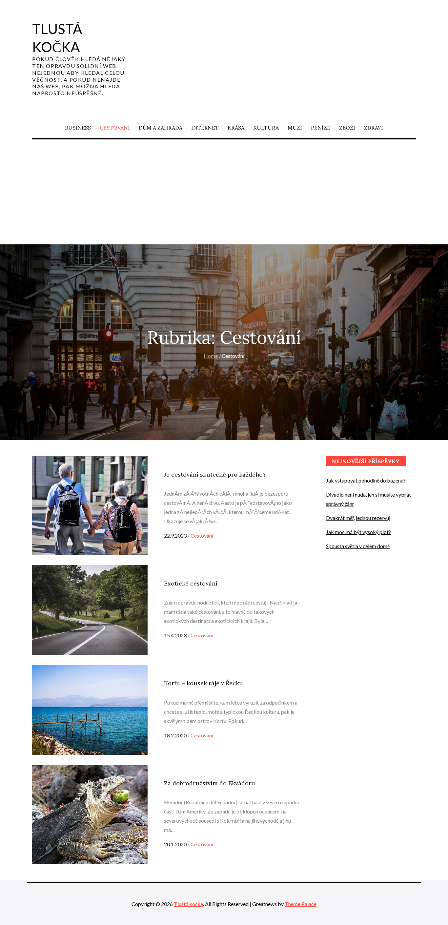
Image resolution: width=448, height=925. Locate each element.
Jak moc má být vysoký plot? (358, 532)
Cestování (115, 127)
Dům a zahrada (160, 127)
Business (78, 127)
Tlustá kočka (188, 904)
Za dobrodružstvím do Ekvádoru (209, 783)
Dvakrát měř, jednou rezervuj (358, 518)
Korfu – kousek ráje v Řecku (203, 683)
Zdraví (373, 127)
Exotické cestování (190, 583)
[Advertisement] (224, 192)
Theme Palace (300, 904)
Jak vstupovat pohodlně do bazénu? (366, 480)
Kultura (266, 127)
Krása (236, 127)
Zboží (347, 127)
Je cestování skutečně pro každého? (215, 474)
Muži (295, 127)
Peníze (320, 127)
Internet (205, 127)
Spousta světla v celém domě (358, 546)
